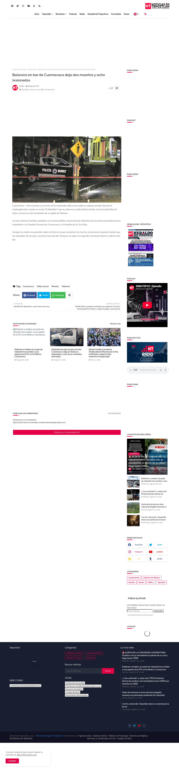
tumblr (159, 559)
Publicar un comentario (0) (66, 432)
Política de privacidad (75, 683)
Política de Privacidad (118, 736)
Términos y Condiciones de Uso (101, 738)
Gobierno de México (95, 653)
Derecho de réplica (74, 689)
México (79, 658)
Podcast (73, 14)
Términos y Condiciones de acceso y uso (83, 686)
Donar (126, 14)
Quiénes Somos (100, 736)
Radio (82, 14)
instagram (139, 552)
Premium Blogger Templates (49, 736)
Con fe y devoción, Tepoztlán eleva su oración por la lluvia (153, 518)
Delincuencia (43, 286)
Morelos (55, 286)
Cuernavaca (28, 286)
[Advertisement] (90, 40)
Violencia (32, 69)
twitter (159, 545)
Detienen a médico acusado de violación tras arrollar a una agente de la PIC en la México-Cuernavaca (28, 353)
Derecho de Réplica (139, 736)
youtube (159, 552)
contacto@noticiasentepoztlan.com (25, 686)
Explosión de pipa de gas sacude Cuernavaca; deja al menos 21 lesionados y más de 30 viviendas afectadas (66, 353)
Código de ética (72, 692)
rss (139, 559)
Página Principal (19, 69)
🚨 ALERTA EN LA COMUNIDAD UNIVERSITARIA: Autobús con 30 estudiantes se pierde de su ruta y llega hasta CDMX (145, 655)
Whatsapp (59, 295)
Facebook (31, 295)
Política (151, 582)
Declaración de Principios (77, 695)
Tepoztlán (46, 14)
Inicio (36, 14)
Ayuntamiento (134, 578)
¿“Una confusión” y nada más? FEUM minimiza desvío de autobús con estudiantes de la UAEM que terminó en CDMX (154, 495)
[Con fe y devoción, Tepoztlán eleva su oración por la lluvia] (133, 520)
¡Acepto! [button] (12, 761)
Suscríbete (116, 14)
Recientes (60, 14)
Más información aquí (27, 755)
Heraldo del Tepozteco (98, 14)
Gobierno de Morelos (151, 578)
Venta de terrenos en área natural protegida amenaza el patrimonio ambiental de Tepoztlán (153, 508)
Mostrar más (115, 324)
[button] (145, 14)
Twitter (45, 295)
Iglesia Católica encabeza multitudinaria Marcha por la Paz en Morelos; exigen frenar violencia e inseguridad (103, 353)
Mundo (141, 582)
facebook (139, 545)
